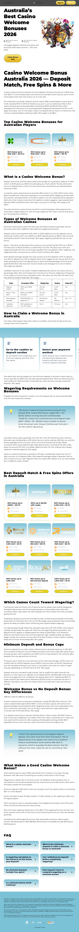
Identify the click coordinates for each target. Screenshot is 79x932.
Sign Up (71, 3)
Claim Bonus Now (13, 58)
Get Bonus (16, 164)
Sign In (60, 3)
